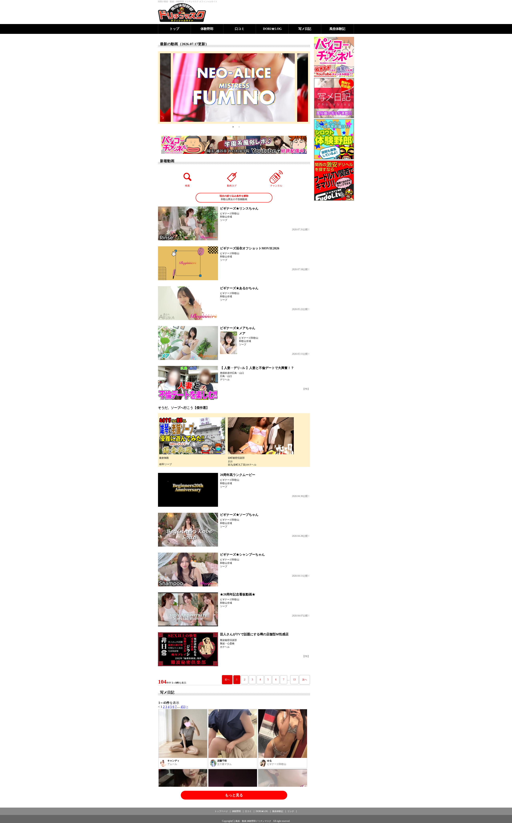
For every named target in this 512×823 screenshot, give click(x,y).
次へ (304, 679)
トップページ (221, 811)
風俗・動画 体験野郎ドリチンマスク (253, 821)
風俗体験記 (337, 28)
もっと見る (234, 795)
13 (294, 679)
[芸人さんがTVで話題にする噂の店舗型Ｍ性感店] (188, 649)
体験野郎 (207, 28)
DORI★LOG (272, 28)
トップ (174, 28)
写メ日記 (304, 28)
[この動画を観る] (188, 223)
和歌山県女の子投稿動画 (234, 197)
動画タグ (232, 185)
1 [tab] (233, 127)
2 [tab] (239, 127)
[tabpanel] (234, 87)
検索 (187, 185)
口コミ (239, 28)
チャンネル (276, 185)
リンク (290, 811)
